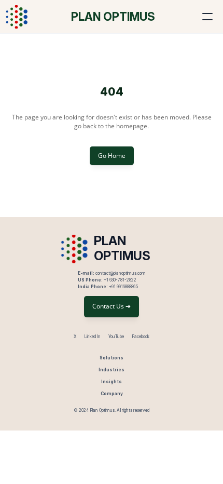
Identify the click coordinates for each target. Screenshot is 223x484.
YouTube (116, 336)
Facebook (140, 336)
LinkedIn (92, 336)
